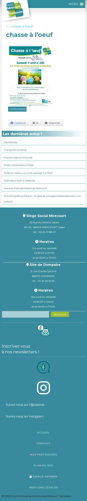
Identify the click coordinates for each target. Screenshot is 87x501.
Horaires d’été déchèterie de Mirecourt (25, 188)
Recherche (60, 314)
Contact (44, 443)
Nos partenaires (43, 454)
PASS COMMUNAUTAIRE (19, 165)
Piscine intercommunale (18, 157)
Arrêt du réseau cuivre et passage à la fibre (28, 172)
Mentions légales (43, 487)
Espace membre (44, 476)
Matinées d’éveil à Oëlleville (19, 180)
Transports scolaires (15, 149)
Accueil (43, 432)
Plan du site (43, 465)
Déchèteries (10, 142)
